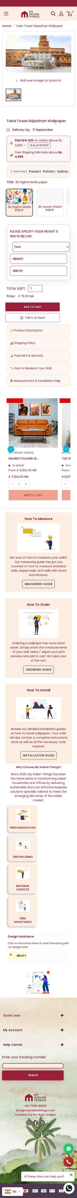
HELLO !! (18, 955)
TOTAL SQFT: (16, 288)
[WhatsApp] (68, 1148)
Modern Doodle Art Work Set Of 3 (24, 458)
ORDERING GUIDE (38, 670)
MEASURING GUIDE (39, 584)
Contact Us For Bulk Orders (35, 1115)
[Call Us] (68, 1162)
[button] (11, 449)
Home (6, 26)
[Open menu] (6, 13)
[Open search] (53, 13)
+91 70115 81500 (35, 1106)
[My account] (61, 13)
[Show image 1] (13, 95)
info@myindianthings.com (35, 1110)
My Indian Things (21, 453)
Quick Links (11, 1015)
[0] (69, 13)
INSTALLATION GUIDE (38, 755)
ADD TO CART (32, 307)
